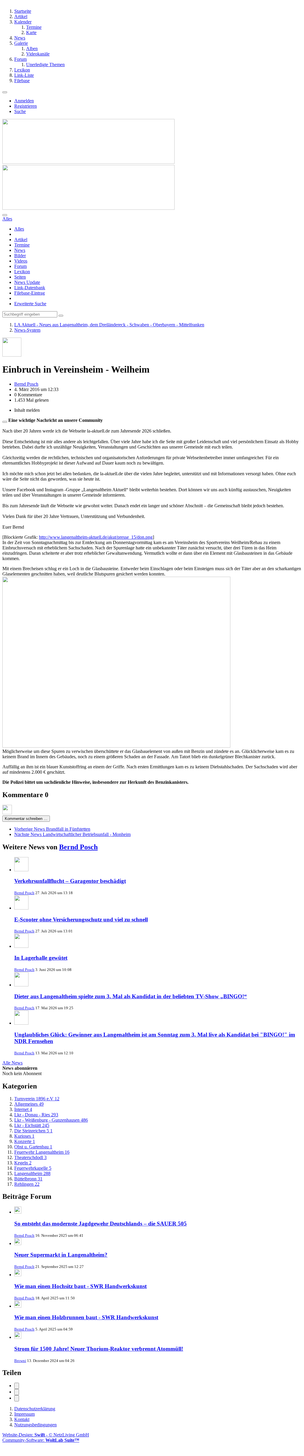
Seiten (20, 276)
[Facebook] (16, 1386)
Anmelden (24, 100)
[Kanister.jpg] (116, 745)
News (19, 250)
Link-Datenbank (29, 287)
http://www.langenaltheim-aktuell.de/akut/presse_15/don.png (96, 537)
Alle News (12, 1062)
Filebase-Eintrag (29, 292)
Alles (19, 228)
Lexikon (22, 271)
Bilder (20, 255)
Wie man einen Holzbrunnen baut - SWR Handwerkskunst (86, 1317)
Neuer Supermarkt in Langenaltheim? (60, 1255)
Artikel (20, 239)
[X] (16, 1392)
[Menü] (4, 92)
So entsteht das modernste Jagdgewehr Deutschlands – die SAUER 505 (100, 1223)
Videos (20, 260)
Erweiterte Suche (30, 303)
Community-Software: (40, 1440)
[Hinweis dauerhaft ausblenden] (4, 422)
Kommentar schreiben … (26, 818)
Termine (22, 244)
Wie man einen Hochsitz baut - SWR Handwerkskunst (80, 1286)
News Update (27, 282)
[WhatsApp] (16, 1398)
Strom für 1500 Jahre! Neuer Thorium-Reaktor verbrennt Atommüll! (98, 1349)
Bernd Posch (78, 847)
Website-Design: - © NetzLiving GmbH (45, 1434)
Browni (20, 1360)
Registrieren (25, 106)
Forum (20, 266)
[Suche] (4, 215)
